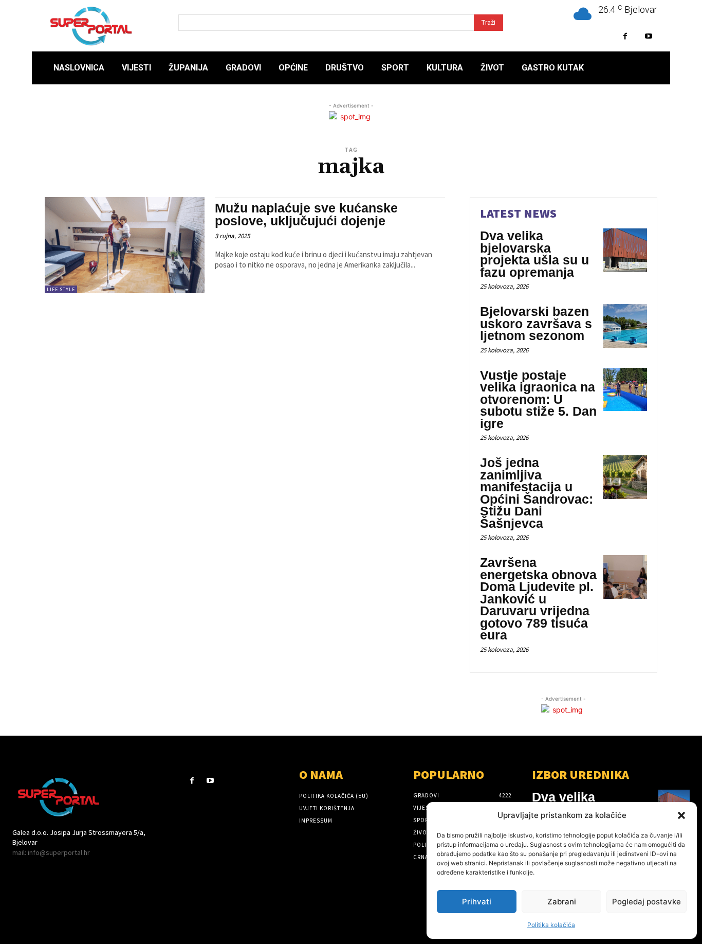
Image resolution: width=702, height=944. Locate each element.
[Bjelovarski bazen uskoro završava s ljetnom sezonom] (625, 326)
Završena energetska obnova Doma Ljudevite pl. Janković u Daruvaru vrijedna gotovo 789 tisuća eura (538, 598)
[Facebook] (625, 36)
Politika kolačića (551, 925)
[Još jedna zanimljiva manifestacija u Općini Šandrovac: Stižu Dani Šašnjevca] (625, 477)
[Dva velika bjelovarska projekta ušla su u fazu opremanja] (625, 250)
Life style (61, 289)
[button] (681, 815)
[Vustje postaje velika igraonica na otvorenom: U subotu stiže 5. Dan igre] (625, 390)
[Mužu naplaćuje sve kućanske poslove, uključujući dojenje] (125, 245)
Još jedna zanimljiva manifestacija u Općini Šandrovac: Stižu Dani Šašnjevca (536, 492)
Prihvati (476, 901)
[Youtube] (648, 36)
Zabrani (561, 901)
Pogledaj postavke (646, 901)
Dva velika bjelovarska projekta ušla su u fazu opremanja (534, 253)
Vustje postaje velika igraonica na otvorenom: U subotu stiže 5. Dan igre (538, 399)
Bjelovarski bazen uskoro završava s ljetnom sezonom (536, 323)
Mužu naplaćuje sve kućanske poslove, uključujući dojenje (306, 214)
